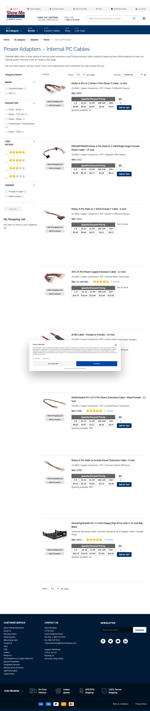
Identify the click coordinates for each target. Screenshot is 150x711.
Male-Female (15, 196)
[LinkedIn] (125, 641)
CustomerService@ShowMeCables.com (60, 643)
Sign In (15, 9)
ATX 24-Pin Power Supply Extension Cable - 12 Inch (98, 271)
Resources (8, 655)
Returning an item (11, 640)
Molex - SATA (15, 131)
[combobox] (112, 18)
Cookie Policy (9, 674)
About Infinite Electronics (14, 628)
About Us (7, 631)
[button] (54, 101)
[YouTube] (118, 641)
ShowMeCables (16, 88)
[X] (110, 641)
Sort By (117, 74)
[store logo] (16, 15)
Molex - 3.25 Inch (17, 114)
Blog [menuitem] (67, 30)
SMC (11, 93)
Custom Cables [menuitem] (52, 30)
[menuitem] (14, 29)
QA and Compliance (11, 661)
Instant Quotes (35, 9)
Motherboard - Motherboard (21, 123)
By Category (20, 39)
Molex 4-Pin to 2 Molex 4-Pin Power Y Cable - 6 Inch (99, 83)
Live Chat (142, 9)
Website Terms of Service (13, 667)
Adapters (34, 39)
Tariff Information (120, 9)
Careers (7, 652)
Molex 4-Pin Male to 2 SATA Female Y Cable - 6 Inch (98, 209)
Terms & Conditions (120, 704)
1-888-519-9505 (58, 637)
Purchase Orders (58, 9)
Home (7, 39)
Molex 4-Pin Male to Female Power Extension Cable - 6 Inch (103, 460)
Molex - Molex (16, 119)
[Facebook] (103, 641)
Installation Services (12, 664)
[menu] (75, 29)
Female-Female (16, 191)
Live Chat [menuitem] (80, 30)
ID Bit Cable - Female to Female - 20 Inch (93, 334)
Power (47, 39)
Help (100, 9)
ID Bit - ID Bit (15, 109)
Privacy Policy (140, 704)
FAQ (5, 649)
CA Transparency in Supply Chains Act (18, 658)
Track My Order (81, 9)
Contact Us (8, 643)
